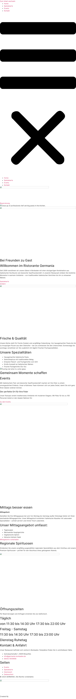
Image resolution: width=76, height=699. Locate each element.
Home (6, 4)
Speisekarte (8, 6)
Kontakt (7, 11)
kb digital (12, 696)
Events (6, 8)
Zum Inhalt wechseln (7, 1)
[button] (38, 94)
